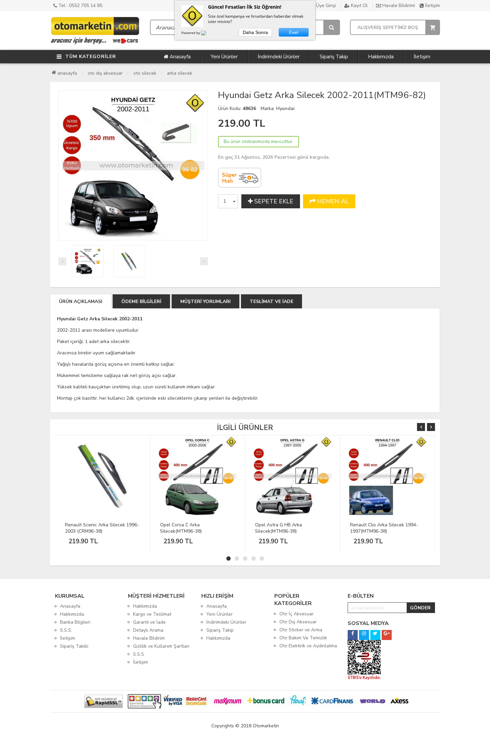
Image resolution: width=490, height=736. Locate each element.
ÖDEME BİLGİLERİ (141, 301)
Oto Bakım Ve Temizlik (303, 638)
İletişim (432, 5)
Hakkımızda (381, 56)
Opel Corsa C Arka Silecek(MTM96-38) (181, 528)
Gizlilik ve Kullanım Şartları (161, 646)
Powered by (191, 32)
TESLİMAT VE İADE (271, 301)
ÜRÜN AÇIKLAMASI (80, 301)
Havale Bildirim (149, 638)
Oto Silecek (144, 73)
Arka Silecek (179, 73)
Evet (293, 32)
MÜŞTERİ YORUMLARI (205, 301)
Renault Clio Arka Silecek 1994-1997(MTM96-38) (384, 528)
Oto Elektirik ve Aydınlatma (308, 646)
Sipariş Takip (334, 56)
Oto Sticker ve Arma (300, 630)
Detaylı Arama (148, 630)
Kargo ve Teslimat (152, 614)
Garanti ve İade (149, 622)
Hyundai (285, 108)
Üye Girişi (325, 5)
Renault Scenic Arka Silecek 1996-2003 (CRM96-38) (102, 528)
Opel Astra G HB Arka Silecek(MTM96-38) (278, 528)
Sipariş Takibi (74, 646)
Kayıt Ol (359, 5)
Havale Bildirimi (398, 5)
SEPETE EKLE (273, 201)
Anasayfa (179, 56)
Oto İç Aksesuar (296, 614)
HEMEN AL (332, 201)
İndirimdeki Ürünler (279, 56)
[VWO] (207, 34)
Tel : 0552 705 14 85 (79, 5)
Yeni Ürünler (224, 56)
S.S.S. (66, 630)
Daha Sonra (255, 32)
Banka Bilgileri (75, 622)
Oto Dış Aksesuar (105, 73)
